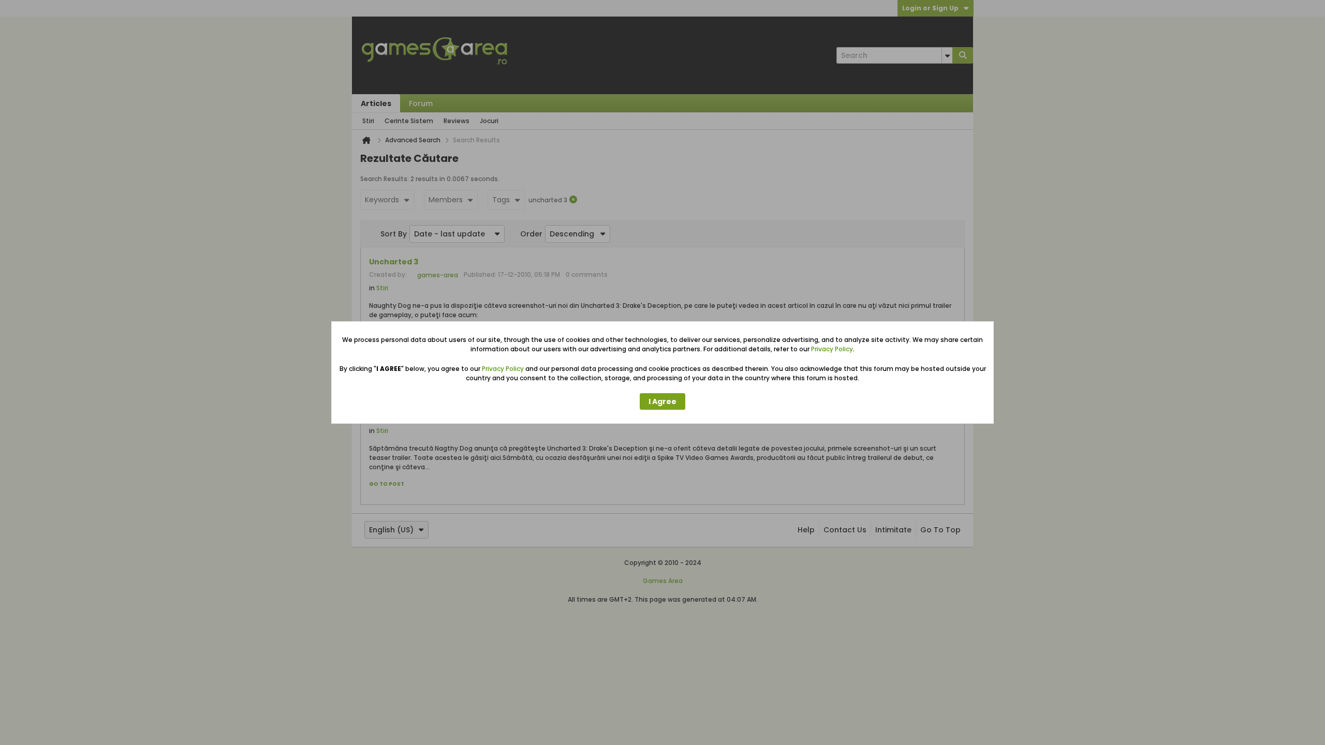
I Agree (662, 401)
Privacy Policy (832, 349)
